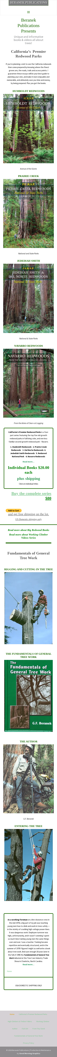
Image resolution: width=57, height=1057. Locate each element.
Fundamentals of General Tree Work (28, 1036)
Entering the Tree (28, 826)
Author (14, 1028)
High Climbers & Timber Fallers (20, 1021)
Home (9, 971)
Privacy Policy (28, 1043)
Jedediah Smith (28, 260)
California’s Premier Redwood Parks (33, 1014)
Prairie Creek (28, 176)
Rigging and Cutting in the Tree (28, 569)
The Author (28, 741)
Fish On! (25, 1028)
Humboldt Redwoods (29, 91)
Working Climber (42, 1021)
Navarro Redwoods (28, 345)
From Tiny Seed (38, 1028)
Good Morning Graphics (29, 1053)
